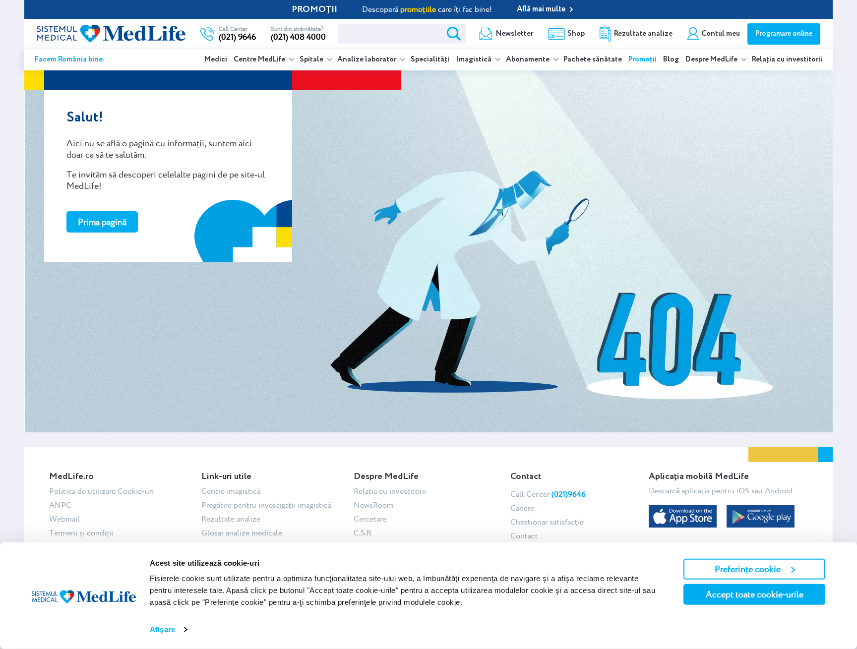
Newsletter (514, 33)
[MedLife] (111, 32)
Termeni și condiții (81, 532)
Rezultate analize (643, 33)
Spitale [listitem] (312, 59)
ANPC (60, 505)
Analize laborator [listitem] (367, 59)
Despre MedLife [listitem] (712, 59)
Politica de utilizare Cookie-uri (101, 491)
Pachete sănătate (592, 59)
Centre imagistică (230, 491)
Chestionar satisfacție (547, 522)
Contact (524, 535)
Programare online (783, 34)
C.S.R (362, 532)
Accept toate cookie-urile (754, 594)
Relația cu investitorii (787, 59)
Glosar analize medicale (241, 532)
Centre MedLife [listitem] (260, 59)
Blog (671, 59)
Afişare (162, 629)
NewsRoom (373, 505)
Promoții (642, 59)
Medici (215, 59)
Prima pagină (102, 222)
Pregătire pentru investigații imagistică (266, 505)
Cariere (522, 508)
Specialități (430, 59)
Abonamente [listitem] (528, 59)
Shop (576, 33)
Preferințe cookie (748, 569)
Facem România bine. (70, 59)
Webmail (64, 519)
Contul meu (720, 33)
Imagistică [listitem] (474, 59)
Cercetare (370, 519)
